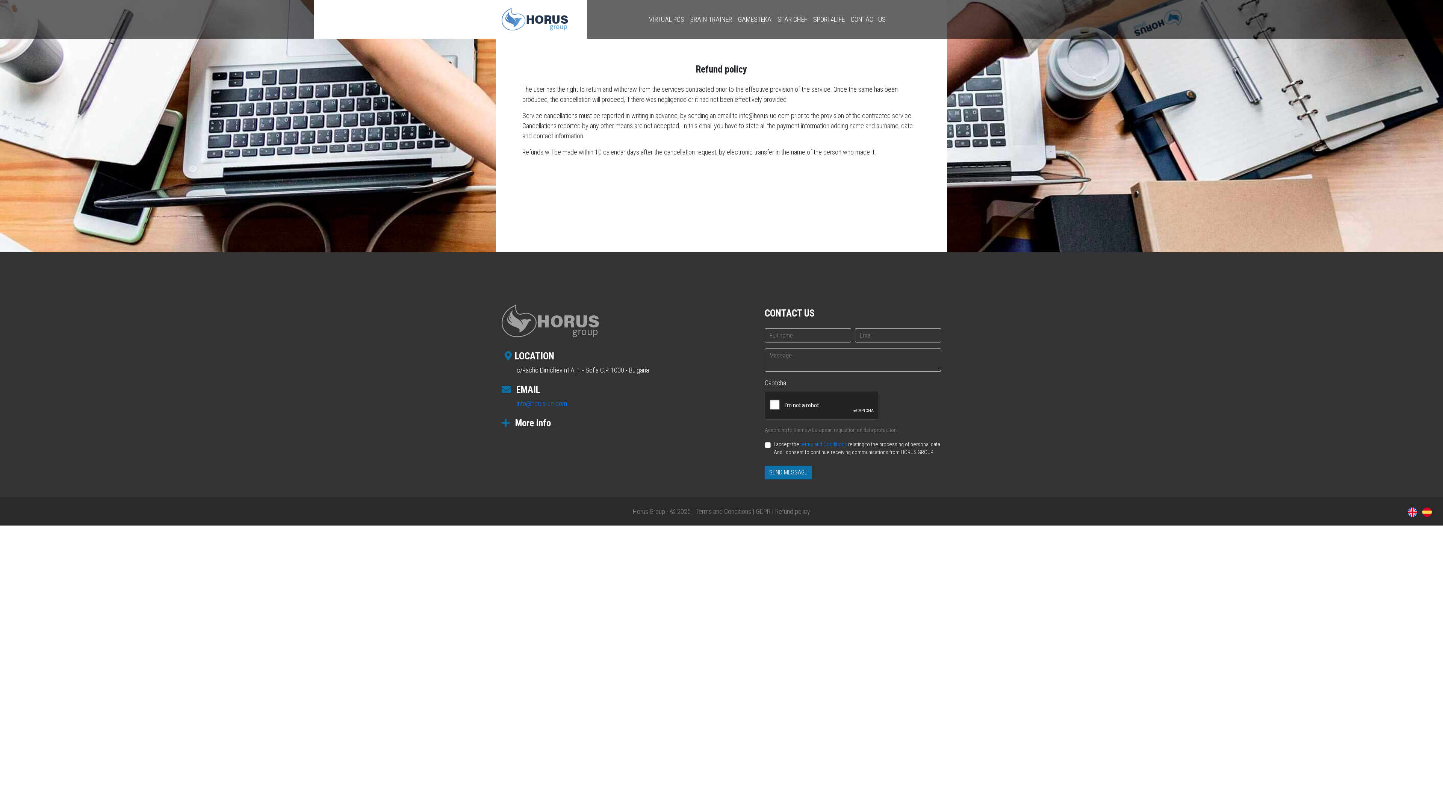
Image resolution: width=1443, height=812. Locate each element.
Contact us (868, 19)
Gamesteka (754, 19)
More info (532, 423)
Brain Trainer (711, 19)
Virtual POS (666, 19)
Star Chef (792, 19)
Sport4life (829, 19)
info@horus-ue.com (542, 404)
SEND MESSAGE (788, 472)
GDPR (763, 511)
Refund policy (792, 511)
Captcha (775, 383)
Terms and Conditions (723, 511)
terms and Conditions (823, 444)
